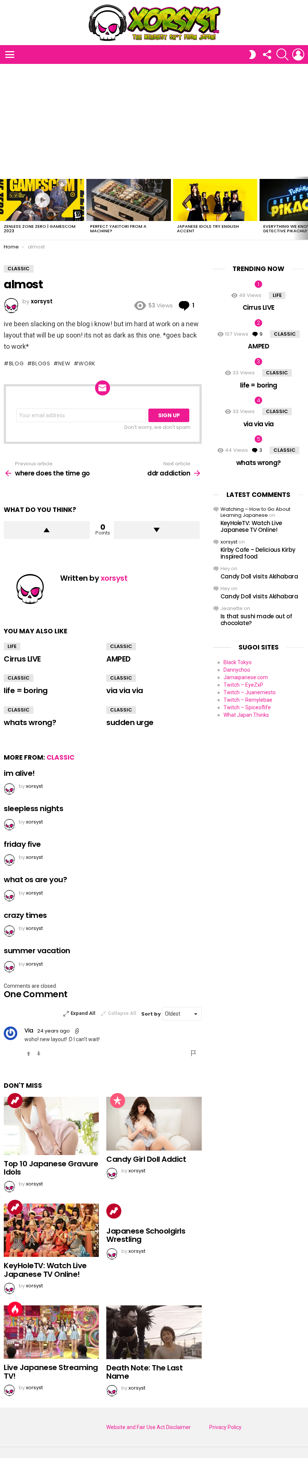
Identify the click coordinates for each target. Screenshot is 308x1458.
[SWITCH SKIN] (252, 54)
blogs (41, 363)
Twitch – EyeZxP (243, 685)
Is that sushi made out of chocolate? (256, 619)
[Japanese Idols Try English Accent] (215, 200)
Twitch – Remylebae (247, 700)
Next (304, 208)
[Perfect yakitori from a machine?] (128, 200)
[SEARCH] (282, 54)
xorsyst (228, 541)
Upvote (47, 530)
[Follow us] (267, 54)
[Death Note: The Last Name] (153, 1332)
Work (87, 363)
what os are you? (35, 879)
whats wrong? (30, 722)
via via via (124, 690)
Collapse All (122, 1013)
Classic (121, 646)
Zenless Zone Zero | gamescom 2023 (39, 228)
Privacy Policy (225, 1427)
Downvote (157, 530)
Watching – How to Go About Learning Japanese (255, 512)
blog (16, 363)
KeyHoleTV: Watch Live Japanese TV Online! (45, 1269)
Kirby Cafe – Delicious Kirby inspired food (258, 553)
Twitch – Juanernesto (249, 692)
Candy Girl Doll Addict (146, 1159)
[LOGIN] (298, 54)
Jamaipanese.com (245, 677)
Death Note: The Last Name (144, 1372)
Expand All (83, 1013)
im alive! (19, 773)
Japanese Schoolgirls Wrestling (145, 1235)
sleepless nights (33, 808)
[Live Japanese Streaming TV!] (51, 1332)
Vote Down (38, 1053)
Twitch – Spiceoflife (247, 707)
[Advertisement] (154, 120)
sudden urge (130, 722)
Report (193, 1053)
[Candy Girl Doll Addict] (153, 1123)
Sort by (151, 1013)
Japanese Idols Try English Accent (208, 228)
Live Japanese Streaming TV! (51, 1371)
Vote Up (28, 1053)
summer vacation (37, 950)
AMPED (118, 659)
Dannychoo (236, 670)
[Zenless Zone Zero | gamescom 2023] (42, 200)
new (64, 363)
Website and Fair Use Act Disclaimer (148, 1427)
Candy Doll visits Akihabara (259, 576)
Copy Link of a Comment (77, 1031)
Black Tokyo (237, 662)
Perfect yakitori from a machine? (118, 228)
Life (12, 646)
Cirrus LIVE (22, 659)
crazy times (25, 915)
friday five (22, 844)
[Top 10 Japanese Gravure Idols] (51, 1126)
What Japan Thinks (246, 715)
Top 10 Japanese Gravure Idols (51, 1168)
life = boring (26, 690)
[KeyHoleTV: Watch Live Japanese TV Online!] (51, 1230)
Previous (4, 208)
